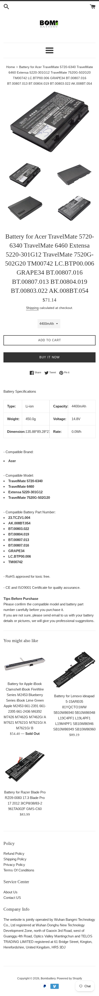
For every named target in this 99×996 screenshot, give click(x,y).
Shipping (32, 308)
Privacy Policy (14, 865)
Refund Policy (13, 853)
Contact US (12, 898)
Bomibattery (48, 978)
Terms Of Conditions (18, 870)
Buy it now (49, 357)
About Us (10, 892)
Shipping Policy (14, 859)
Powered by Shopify (69, 978)
